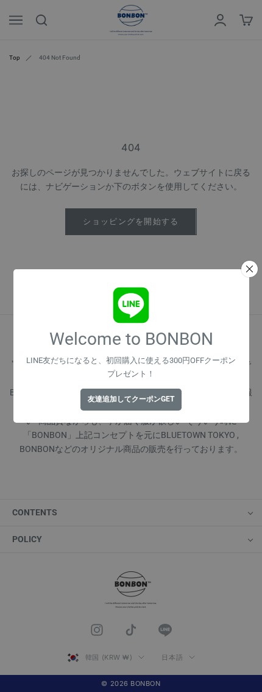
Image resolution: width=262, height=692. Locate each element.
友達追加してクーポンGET (131, 399)
